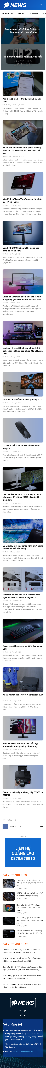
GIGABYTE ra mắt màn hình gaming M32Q (23, 399)
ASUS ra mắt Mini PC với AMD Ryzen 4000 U (23, 696)
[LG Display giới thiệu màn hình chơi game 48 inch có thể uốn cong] (23, 531)
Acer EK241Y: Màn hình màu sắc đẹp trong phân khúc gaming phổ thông (20, 745)
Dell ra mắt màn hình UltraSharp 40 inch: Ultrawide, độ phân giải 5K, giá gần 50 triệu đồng (22, 497)
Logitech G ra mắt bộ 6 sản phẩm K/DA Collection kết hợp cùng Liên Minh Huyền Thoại (23, 350)
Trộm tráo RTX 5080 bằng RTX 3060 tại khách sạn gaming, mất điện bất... (29, 882)
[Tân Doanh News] (23, 1003)
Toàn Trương (7, 105)
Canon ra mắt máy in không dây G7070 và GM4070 (23, 793)
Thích (41, 826)
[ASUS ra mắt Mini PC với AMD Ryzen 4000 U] (23, 679)
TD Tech (5, 205)
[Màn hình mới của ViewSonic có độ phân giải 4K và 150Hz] (23, 184)
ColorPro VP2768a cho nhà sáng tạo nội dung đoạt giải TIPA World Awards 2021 (22, 298)
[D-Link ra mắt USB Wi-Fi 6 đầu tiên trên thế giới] (23, 430)
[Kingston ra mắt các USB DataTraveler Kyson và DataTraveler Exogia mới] (23, 579)
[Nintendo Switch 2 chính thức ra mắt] (23, 57)
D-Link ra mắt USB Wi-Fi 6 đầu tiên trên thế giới (21, 447)
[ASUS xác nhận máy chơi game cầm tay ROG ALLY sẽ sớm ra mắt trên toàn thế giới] (23, 132)
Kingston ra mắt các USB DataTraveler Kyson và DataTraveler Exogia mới (21, 596)
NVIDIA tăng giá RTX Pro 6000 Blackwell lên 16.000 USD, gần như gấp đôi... (29, 920)
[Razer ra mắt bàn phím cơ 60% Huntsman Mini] (23, 631)
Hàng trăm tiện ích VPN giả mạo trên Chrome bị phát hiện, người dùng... (28, 907)
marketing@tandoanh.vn (23, 1051)
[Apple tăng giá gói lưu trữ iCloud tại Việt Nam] (23, 84)
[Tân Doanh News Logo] (16, 5)
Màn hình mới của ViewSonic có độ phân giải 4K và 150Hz (22, 200)
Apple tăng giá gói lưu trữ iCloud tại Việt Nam (22, 100)
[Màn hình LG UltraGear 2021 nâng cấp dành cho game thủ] (23, 233)
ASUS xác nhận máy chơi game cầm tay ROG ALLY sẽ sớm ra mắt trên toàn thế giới (22, 150)
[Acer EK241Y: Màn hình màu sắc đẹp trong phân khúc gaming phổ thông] (23, 728)
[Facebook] (20, 1011)
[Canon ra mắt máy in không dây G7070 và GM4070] (23, 777)
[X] (20, 1015)
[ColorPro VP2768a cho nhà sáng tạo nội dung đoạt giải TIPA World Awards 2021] (23, 281)
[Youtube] (25, 1015)
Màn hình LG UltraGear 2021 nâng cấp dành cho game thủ (21, 249)
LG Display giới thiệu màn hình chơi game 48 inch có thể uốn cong (23, 547)
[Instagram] (24, 1011)
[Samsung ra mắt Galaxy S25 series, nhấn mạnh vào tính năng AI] (23, 31)
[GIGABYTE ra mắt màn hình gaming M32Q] (23, 384)
